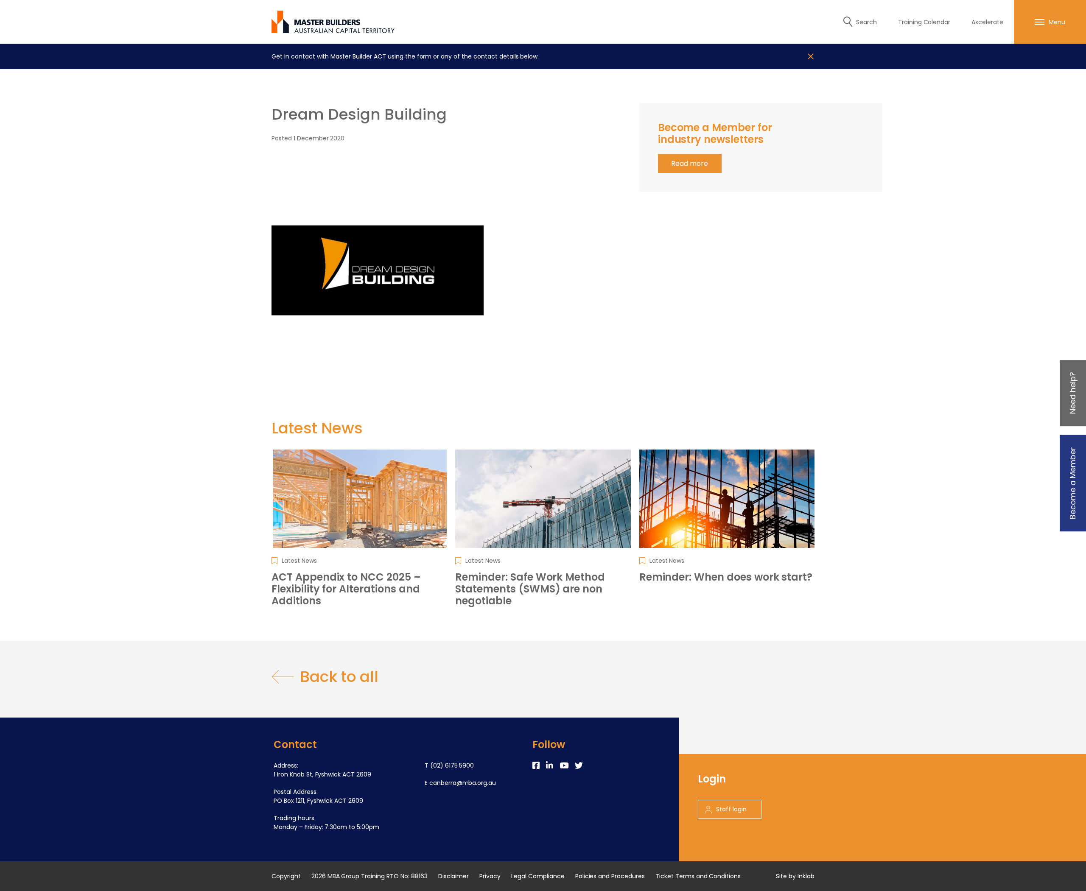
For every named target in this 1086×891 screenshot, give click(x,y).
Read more (689, 163)
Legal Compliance (538, 876)
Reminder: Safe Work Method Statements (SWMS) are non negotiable (530, 589)
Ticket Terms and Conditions (698, 876)
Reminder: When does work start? (725, 577)
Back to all (339, 676)
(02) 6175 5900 (452, 765)
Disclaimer (453, 876)
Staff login (731, 809)
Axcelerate (987, 22)
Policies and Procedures (610, 876)
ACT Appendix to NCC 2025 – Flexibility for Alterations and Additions (346, 589)
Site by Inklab (795, 876)
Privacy (490, 876)
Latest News (299, 560)
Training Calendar (924, 22)
